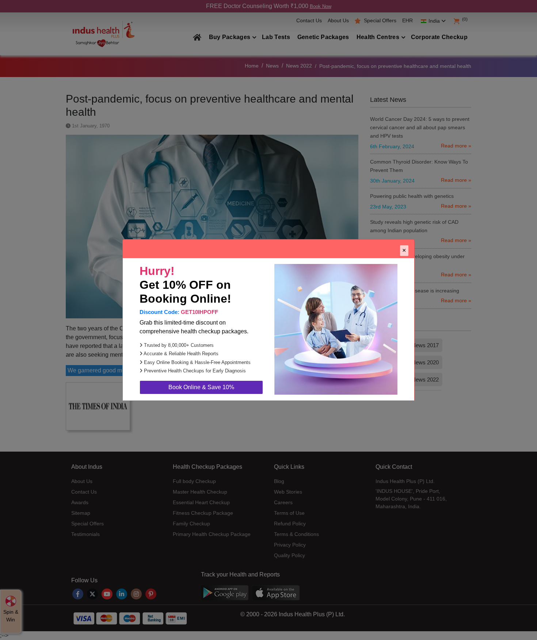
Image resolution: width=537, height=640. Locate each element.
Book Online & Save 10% (201, 387)
